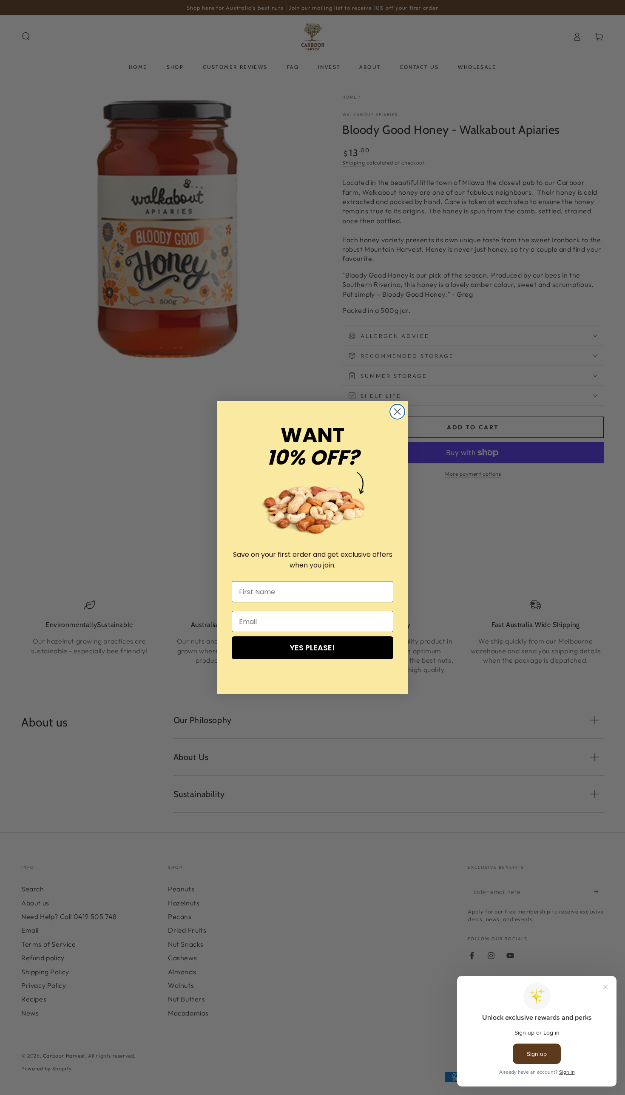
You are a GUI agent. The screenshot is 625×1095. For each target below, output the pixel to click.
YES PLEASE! (312, 647)
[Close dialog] (397, 411)
